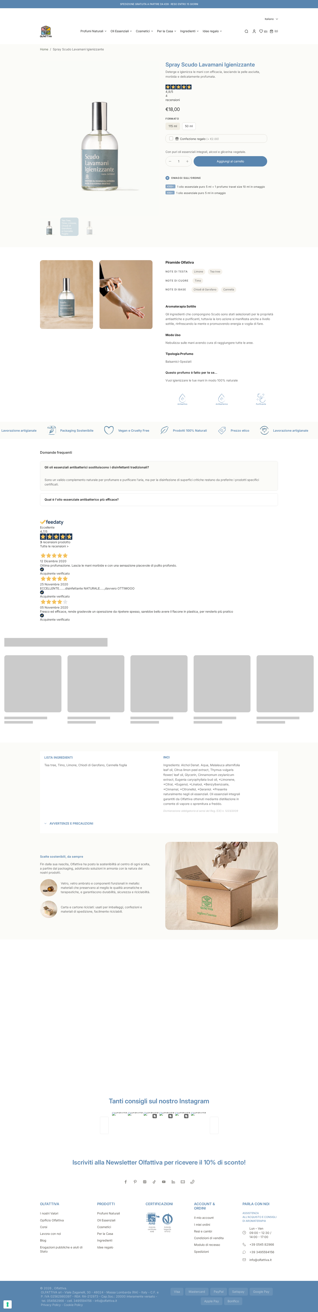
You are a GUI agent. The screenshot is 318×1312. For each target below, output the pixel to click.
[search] (246, 31)
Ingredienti (104, 1240)
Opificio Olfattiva (52, 1220)
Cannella (228, 289)
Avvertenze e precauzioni (71, 823)
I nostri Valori (49, 1213)
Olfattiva (60, 1288)
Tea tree (215, 271)
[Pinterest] (135, 1182)
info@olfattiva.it (260, 1260)
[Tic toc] (154, 1182)
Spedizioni (201, 1251)
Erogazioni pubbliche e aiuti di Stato (61, 1249)
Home (44, 49)
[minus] (170, 161)
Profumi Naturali (108, 1213)
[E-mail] (183, 1182)
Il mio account (204, 1217)
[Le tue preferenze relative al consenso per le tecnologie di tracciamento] (7, 1304)
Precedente (48, 550)
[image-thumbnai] (49, 227)
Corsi (43, 1227)
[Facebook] (125, 1182)
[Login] (254, 31)
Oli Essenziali (106, 1220)
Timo (198, 280)
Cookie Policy (73, 1305)
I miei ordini (202, 1224)
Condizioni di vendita (209, 1238)
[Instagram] (144, 1182)
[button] (230, 161)
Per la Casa (105, 1233)
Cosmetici (104, 1227)
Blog (43, 1240)
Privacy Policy (51, 1305)
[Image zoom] (99, 138)
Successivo (65, 550)
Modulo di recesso (207, 1244)
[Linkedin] (173, 1182)
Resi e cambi (203, 1231)
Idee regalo (105, 1247)
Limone (198, 271)
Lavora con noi (50, 1233)
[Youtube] (164, 1182)
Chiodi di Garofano (205, 289)
